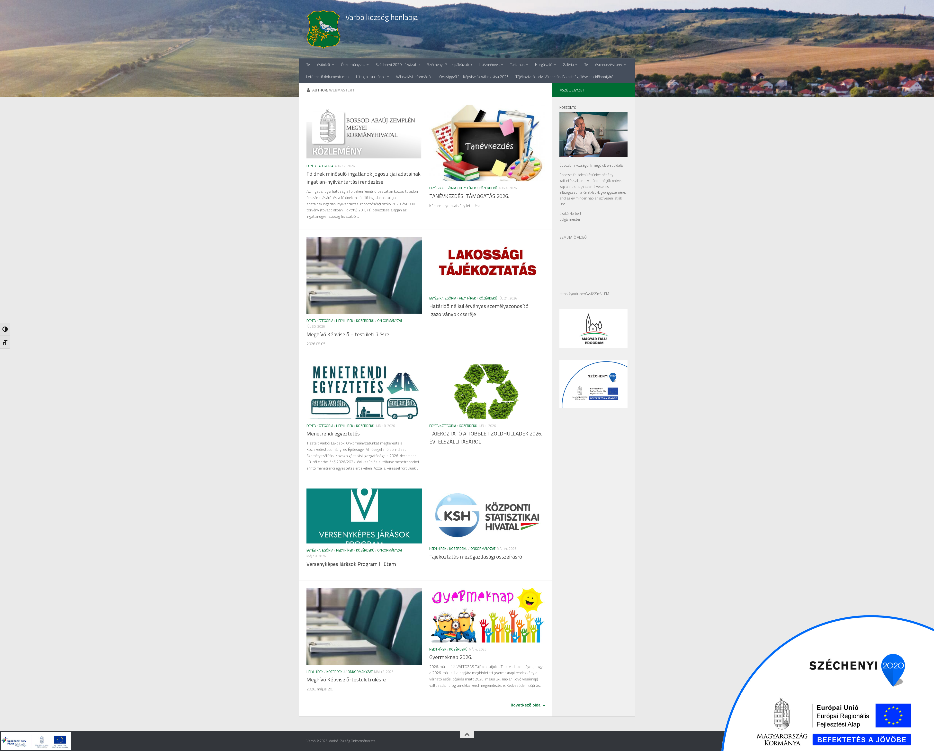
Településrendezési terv (603, 64)
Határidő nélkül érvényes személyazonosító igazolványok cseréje (479, 310)
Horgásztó (543, 64)
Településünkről (318, 64)
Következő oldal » (528, 705)
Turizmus (517, 64)
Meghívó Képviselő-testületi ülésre (346, 679)
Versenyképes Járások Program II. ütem (351, 564)
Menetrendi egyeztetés (333, 433)
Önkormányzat (353, 64)
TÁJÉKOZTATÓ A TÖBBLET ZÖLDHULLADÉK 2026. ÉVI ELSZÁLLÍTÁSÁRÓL (485, 437)
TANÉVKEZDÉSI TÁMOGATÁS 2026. (469, 196)
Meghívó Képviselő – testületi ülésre (347, 334)
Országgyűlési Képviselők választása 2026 (474, 77)
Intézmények (489, 64)
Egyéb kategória (319, 165)
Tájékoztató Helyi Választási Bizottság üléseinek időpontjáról (564, 77)
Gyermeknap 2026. (450, 657)
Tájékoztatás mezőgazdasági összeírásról (476, 556)
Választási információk (414, 77)
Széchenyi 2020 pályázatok (398, 64)
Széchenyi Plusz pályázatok (449, 64)
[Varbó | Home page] (323, 29)
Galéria (568, 64)
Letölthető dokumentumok (327, 77)
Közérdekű (488, 187)
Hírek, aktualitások (371, 77)
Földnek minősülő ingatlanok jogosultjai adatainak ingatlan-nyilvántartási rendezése (363, 178)
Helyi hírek (467, 187)
